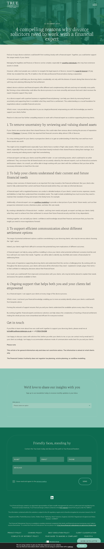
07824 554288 (41, 331)
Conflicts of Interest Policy (25, 536)
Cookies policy (35, 533)
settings (70, 547)
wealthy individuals (69, 63)
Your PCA (88, 536)
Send (85, 481)
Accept (82, 546)
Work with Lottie (89, 541)
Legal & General (81, 71)
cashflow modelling (41, 202)
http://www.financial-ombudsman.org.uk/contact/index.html (76, 525)
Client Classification (86, 533)
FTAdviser (16, 133)
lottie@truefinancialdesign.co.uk (19, 331)
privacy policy (42, 481)
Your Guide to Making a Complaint (61, 536)
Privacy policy (14, 533)
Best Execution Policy (59, 533)
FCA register (64, 507)
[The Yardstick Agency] (52, 542)
